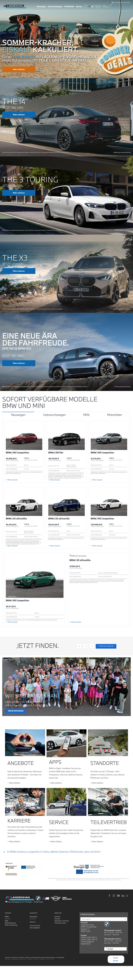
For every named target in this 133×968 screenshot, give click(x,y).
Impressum (8, 957)
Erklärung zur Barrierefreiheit (33, 957)
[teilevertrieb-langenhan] (108, 789)
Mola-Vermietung (11, 925)
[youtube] (118, 895)
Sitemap (21, 957)
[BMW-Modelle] (86, 6)
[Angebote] (25, 730)
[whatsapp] (127, 895)
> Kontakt (109, 949)
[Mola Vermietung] (120, 6)
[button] (66, 851)
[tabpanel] (66, 522)
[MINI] (98, 6)
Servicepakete (35, 928)
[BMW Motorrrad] (106, 6)
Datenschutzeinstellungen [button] (48, 957)
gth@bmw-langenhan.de (87, 943)
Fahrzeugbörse (60, 957)
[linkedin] (123, 895)
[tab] (18, 414)
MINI (6, 921)
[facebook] (109, 895)
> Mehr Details (12, 480)
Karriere (57, 917)
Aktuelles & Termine (62, 921)
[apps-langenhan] (67, 730)
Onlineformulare (60, 923)
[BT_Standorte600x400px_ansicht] (108, 730)
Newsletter (33, 917)
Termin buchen (35, 926)
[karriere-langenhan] (25, 789)
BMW (7, 917)
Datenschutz (15, 957)
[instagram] (114, 895)
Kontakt (57, 919)
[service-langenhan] (67, 789)
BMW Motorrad (10, 923)
